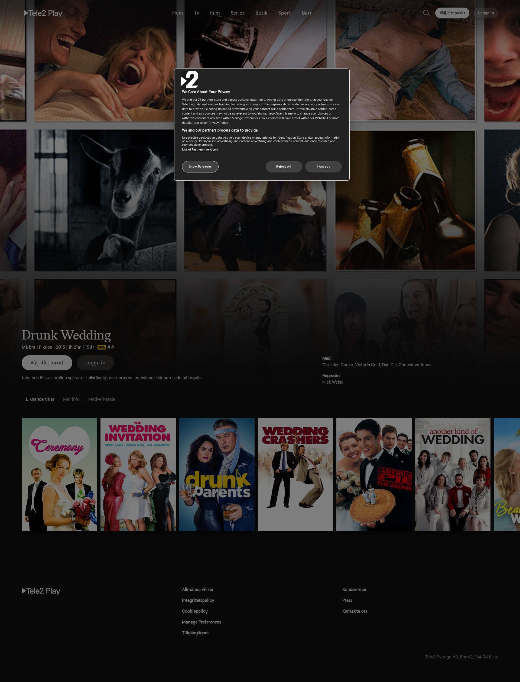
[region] (262, 124)
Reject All (283, 166)
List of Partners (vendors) (200, 149)
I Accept (323, 166)
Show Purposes (200, 166)
